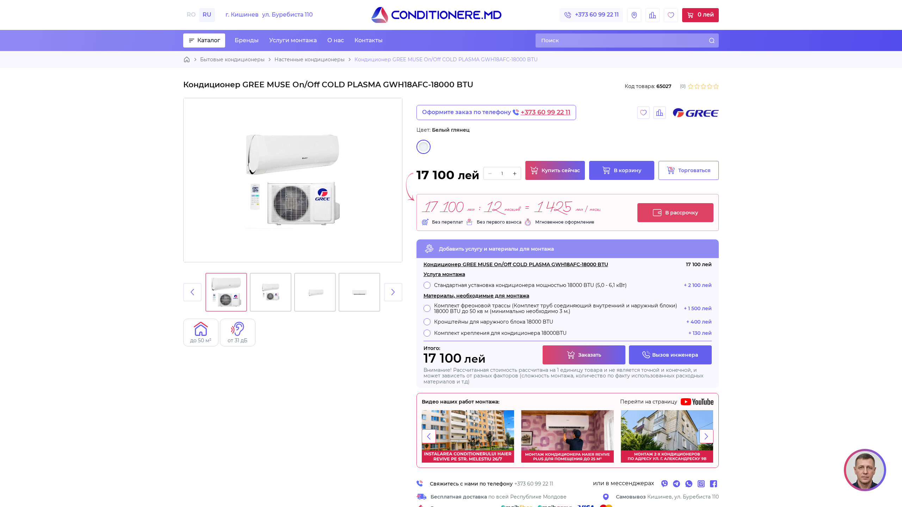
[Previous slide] (192, 292)
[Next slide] (393, 292)
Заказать (589, 355)
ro (191, 14)
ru (207, 14)
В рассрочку (681, 212)
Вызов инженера (675, 355)
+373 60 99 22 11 (597, 14)
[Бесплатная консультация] (865, 470)
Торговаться (694, 170)
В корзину (627, 170)
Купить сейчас (561, 170)
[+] (514, 173)
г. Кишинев (269, 15)
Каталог (208, 40)
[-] (490, 173)
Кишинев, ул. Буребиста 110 (667, 497)
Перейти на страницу (648, 402)
